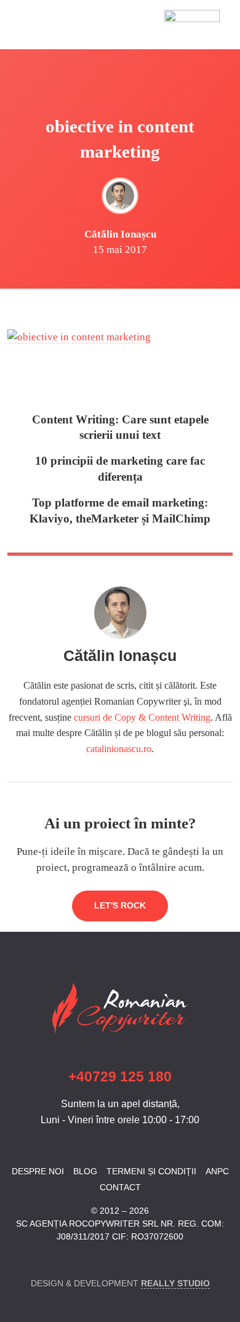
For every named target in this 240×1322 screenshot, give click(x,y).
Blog (85, 1171)
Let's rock (120, 905)
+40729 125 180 (120, 1076)
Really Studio (175, 1283)
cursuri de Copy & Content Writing (142, 717)
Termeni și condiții (151, 1171)
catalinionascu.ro (118, 748)
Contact (120, 1187)
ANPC (217, 1171)
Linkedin (36, 1259)
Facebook (15, 1259)
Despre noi (38, 1171)
